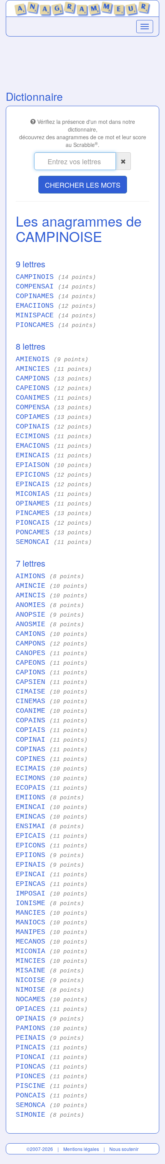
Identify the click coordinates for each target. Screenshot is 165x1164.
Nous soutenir (124, 1149)
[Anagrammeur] (82, 7)
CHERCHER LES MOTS (82, 185)
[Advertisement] (82, 61)
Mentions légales (81, 1149)
